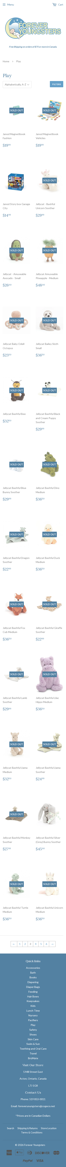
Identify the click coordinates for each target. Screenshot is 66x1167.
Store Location (48, 1128)
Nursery (33, 1015)
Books (33, 977)
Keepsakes (33, 1001)
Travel (33, 1053)
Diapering (32, 982)
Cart (60, 4)
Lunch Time (33, 1010)
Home (6, 61)
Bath (33, 972)
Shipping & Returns (27, 1128)
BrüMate (33, 1058)
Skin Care (33, 1039)
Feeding (33, 991)
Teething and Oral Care (33, 1048)
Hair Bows (33, 996)
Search (10, 1128)
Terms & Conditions (31, 1132)
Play (33, 1024)
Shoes (33, 1034)
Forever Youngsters (34, 1144)
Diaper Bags (33, 986)
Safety (33, 1029)
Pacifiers (33, 1020)
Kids (33, 1005)
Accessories (33, 967)
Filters (56, 84)
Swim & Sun (33, 1043)
